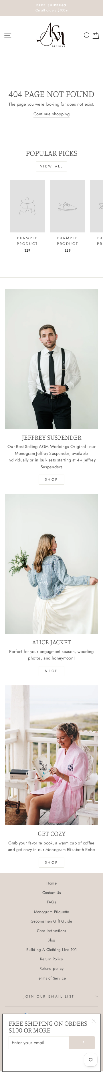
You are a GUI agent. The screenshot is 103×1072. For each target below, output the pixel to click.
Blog (51, 940)
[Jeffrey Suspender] (51, 359)
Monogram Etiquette (51, 912)
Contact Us (51, 892)
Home (51, 883)
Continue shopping (51, 114)
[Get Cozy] (51, 755)
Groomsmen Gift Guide (51, 921)
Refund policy (51, 968)
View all (51, 166)
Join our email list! (50, 996)
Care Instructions (51, 930)
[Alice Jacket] (51, 564)
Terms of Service (51, 978)
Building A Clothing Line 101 (51, 949)
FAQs (51, 902)
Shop (51, 479)
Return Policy (51, 959)
